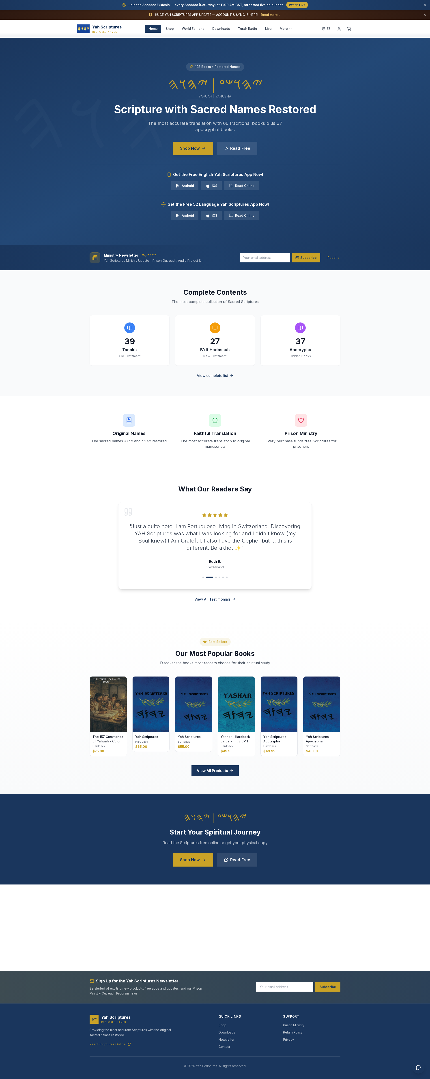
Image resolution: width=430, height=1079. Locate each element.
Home (153, 28)
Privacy (288, 1039)
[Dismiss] (424, 4)
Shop (170, 28)
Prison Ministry (293, 1025)
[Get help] (418, 1067)
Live (268, 28)
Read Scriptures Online (108, 1044)
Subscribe (328, 987)
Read (331, 257)
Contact (224, 1047)
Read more (269, 15)
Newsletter (226, 1039)
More (284, 28)
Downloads (221, 28)
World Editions (193, 28)
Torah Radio (247, 28)
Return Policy (293, 1032)
